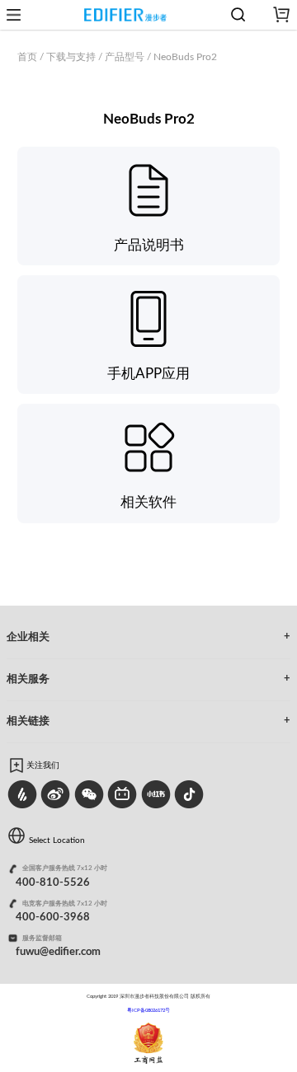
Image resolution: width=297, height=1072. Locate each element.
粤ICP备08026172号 (148, 1010)
